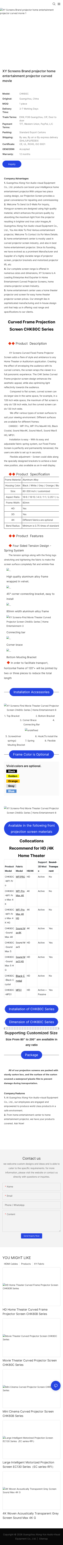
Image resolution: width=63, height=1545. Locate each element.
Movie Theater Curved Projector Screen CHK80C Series (30, 1362)
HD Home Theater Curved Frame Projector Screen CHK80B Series (25, 1312)
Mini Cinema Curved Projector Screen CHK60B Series (28, 1414)
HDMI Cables (11, 1263)
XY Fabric (39, 1263)
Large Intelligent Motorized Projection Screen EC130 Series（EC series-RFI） (29, 1464)
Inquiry (12, 164)
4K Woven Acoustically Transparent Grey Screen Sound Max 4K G (31, 1515)
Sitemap (43, 1538)
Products (26, 1263)
